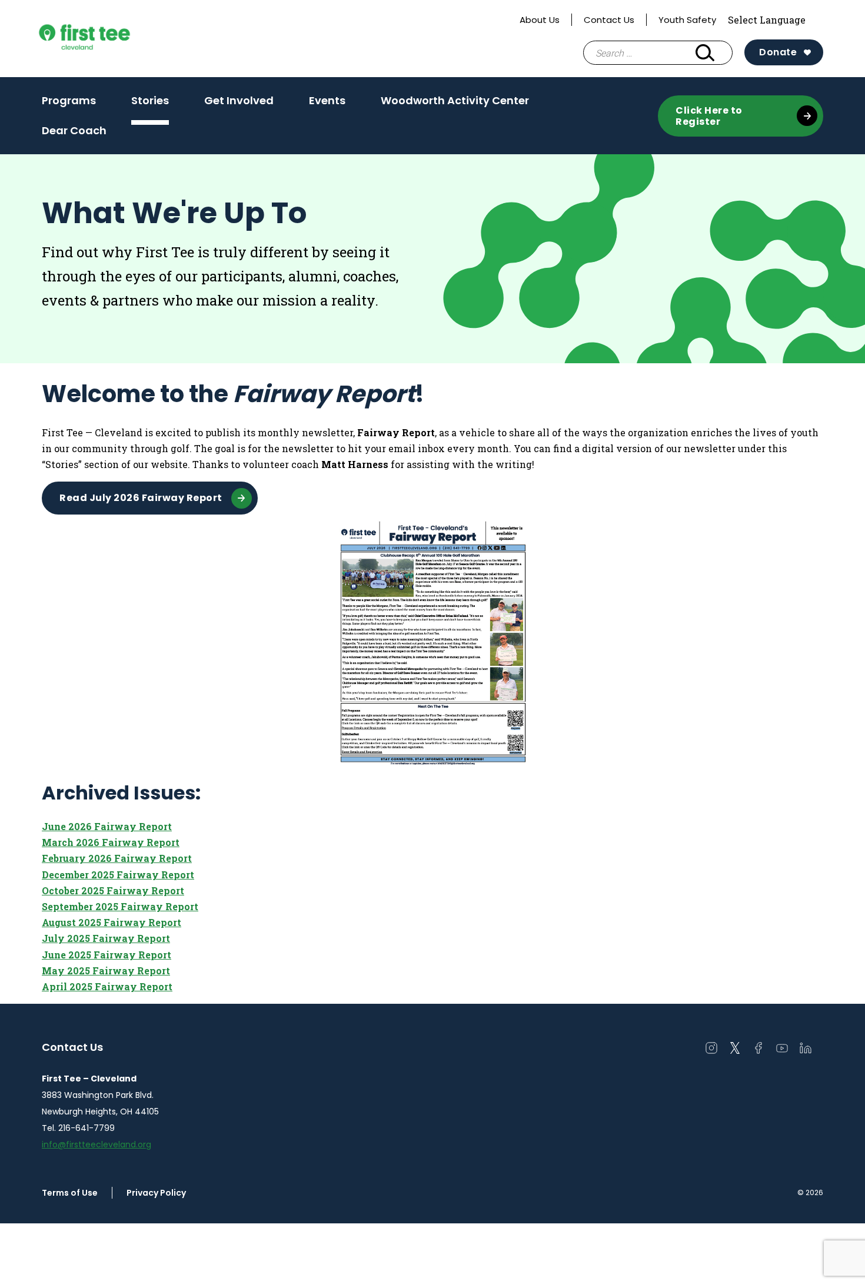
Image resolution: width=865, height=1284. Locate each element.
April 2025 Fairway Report (107, 986)
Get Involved (239, 100)
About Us (540, 20)
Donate (778, 52)
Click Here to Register (709, 116)
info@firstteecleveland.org (96, 1144)
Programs (69, 100)
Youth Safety (687, 20)
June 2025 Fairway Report (106, 954)
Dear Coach (74, 130)
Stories (150, 100)
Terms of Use (70, 1193)
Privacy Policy (156, 1193)
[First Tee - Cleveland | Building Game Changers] (106, 39)
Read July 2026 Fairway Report (140, 498)
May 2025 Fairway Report (106, 970)
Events (327, 100)
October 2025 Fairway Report (113, 890)
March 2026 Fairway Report (110, 842)
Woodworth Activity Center (455, 100)
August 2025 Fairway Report (111, 922)
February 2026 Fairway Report (117, 858)
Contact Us (609, 20)
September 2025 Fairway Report (120, 906)
